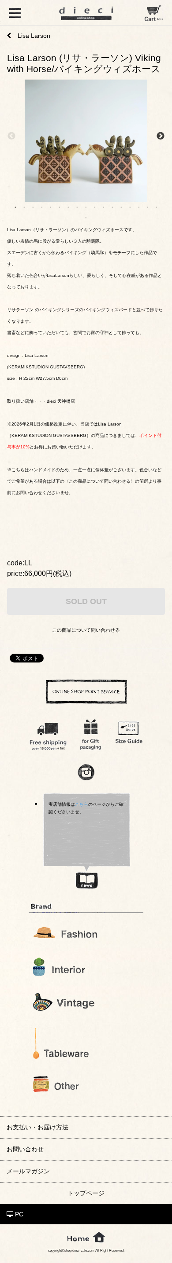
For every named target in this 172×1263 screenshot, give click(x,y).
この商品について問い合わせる (86, 630)
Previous (11, 136)
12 (112, 206)
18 (86, 217)
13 (121, 206)
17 (156, 206)
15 (139, 206)
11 (103, 206)
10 (94, 206)
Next (160, 136)
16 (147, 206)
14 (130, 206)
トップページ (86, 1193)
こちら (81, 804)
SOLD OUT (86, 601)
